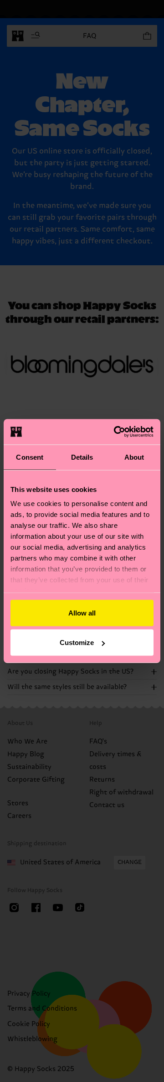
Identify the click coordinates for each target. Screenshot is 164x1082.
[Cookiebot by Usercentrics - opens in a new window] (116, 432)
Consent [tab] (29, 457)
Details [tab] (82, 457)
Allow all (82, 612)
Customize (77, 642)
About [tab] (134, 457)
